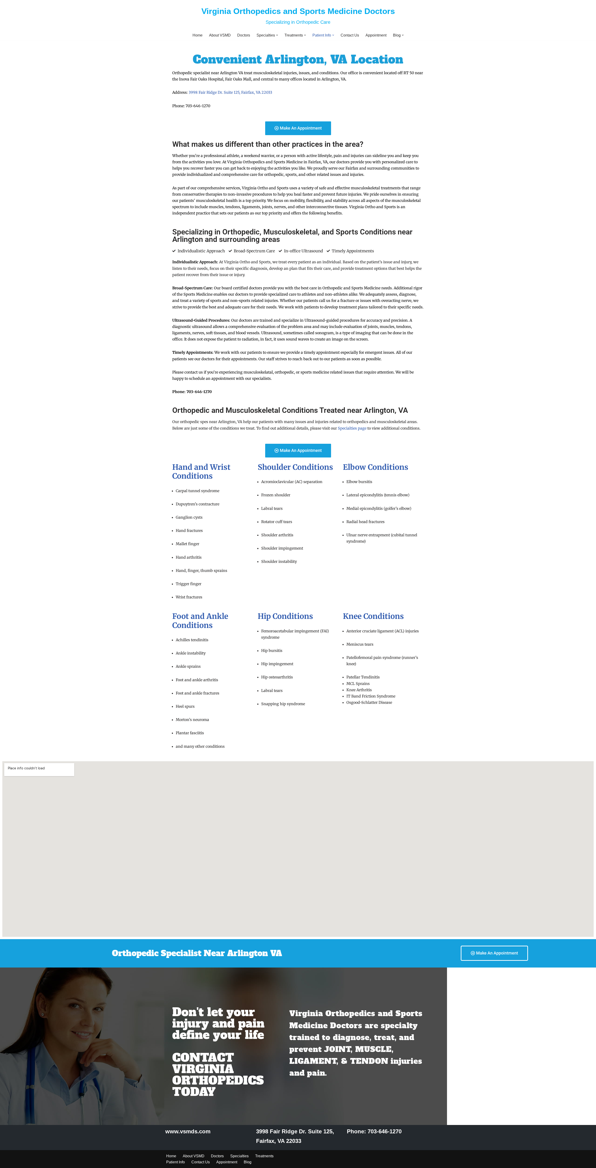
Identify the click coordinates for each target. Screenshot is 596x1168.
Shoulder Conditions (295, 467)
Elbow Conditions (375, 467)
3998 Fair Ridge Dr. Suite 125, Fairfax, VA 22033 (230, 92)
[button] (277, 35)
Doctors (243, 35)
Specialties (239, 1156)
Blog (247, 1162)
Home (198, 35)
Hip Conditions (285, 616)
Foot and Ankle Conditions (200, 621)
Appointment (376, 35)
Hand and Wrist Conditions (201, 472)
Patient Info (175, 1162)
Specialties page (352, 428)
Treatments (264, 1156)
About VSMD (220, 35)
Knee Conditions (373, 616)
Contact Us (350, 35)
